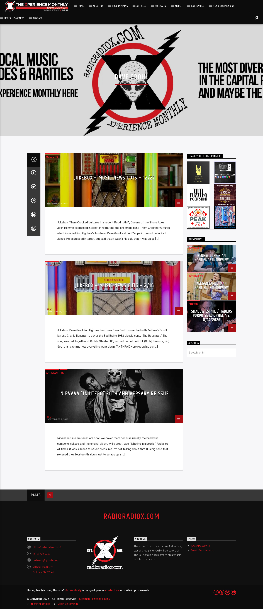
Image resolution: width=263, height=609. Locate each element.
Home (81, 6)
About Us (98, 6)
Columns (52, 157)
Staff (50, 201)
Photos (193, 304)
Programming (120, 6)
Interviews (196, 248)
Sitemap (84, 599)
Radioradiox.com (131, 516)
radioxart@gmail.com (45, 560)
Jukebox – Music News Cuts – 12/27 (114, 177)
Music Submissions (223, 6)
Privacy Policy (101, 599)
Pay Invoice (197, 6)
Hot (63, 372)
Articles (141, 6)
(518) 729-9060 (41, 553)
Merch (178, 6)
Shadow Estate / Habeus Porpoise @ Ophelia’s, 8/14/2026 (211, 315)
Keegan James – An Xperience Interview (211, 285)
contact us (112, 590)
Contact (37, 18)
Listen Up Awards (14, 18)
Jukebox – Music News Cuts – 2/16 (114, 285)
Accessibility (73, 590)
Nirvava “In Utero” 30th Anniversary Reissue (114, 393)
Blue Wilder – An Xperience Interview (211, 258)
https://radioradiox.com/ (47, 547)
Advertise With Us (201, 545)
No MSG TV (160, 6)
